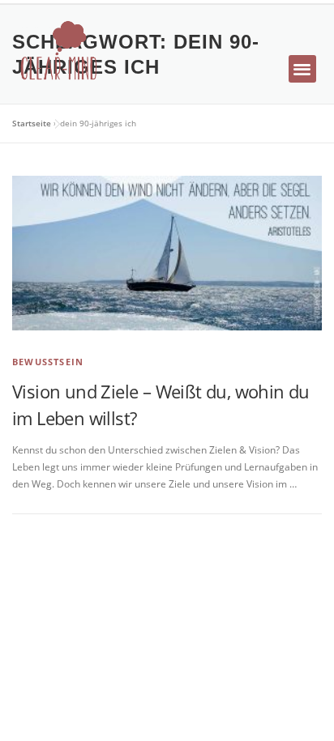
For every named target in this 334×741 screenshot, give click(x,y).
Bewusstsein (48, 362)
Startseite (31, 123)
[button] (303, 69)
